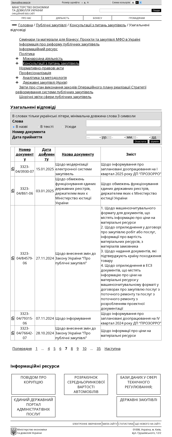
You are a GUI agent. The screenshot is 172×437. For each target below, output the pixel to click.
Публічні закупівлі (51, 25)
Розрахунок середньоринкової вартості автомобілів (86, 384)
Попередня (22, 348)
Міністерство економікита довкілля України (30, 10)
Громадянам (137, 17)
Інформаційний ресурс (38, 48)
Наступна (113, 348)
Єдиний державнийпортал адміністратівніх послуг (33, 406)
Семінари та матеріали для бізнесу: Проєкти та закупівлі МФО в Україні (79, 39)
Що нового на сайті (147, 423)
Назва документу (78, 154)
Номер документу (25, 154)
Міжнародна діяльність (43, 58)
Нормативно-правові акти (41, 68)
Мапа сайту (110, 423)
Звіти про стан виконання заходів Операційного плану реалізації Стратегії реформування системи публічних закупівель (80, 89)
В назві (22, 126)
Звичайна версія (20, 2)
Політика (27, 53)
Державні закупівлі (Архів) (45, 82)
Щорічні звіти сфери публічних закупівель (55, 96)
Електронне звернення (87, 423)
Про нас (26, 17)
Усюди (70, 126)
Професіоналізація (35, 72)
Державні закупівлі (138, 399)
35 (99, 348)
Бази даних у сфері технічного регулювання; (138, 382)
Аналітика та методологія (45, 77)
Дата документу (47, 154)
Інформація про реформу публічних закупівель (59, 44)
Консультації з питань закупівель (98, 25)
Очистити (140, 141)
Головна (25, 25)
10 (84, 348)
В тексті (47, 126)
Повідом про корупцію (33, 379)
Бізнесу (97, 17)
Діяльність (62, 17)
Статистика (125, 423)
